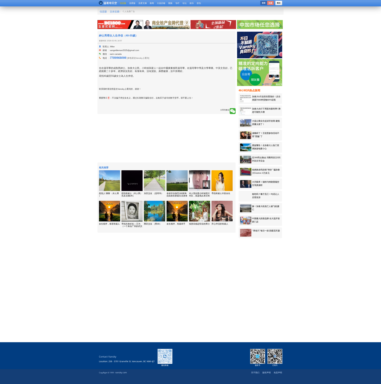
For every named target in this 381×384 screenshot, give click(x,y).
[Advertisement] (260, 286)
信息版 (123, 3)
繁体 (279, 3)
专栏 (177, 3)
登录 (264, 3)
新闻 (152, 3)
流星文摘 (142, 3)
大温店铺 (161, 3)
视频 (170, 3)
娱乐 (192, 3)
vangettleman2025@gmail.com (124, 50)
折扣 (199, 3)
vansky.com (121, 372)
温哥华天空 (110, 3)
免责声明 (278, 372)
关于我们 (255, 372)
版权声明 (266, 372)
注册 (270, 3)
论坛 (184, 3)
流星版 (132, 3)
